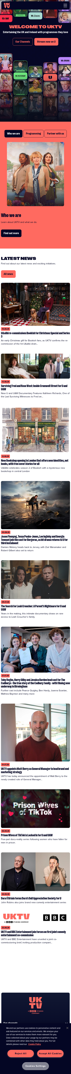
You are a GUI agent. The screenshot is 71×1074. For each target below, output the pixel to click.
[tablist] (35, 133)
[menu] (65, 5)
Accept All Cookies (50, 1053)
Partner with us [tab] (55, 133)
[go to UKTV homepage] (7, 5)
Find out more (11, 233)
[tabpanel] (35, 189)
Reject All (20, 1053)
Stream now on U (46, 41)
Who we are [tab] (13, 133)
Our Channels (22, 41)
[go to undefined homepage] (35, 1005)
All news (8, 274)
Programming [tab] (33, 133)
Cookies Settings (35, 1066)
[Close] (67, 1028)
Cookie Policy (34, 1044)
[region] (35, 1048)
